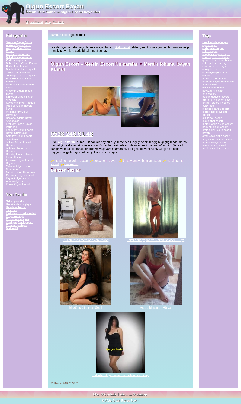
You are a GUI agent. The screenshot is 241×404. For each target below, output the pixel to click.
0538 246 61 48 (72, 133)
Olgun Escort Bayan (55, 6)
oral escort (71, 164)
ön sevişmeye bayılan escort (142, 160)
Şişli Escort (122, 47)
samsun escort (60, 34)
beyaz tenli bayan (105, 160)
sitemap (141, 394)
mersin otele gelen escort (71, 160)
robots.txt (125, 394)
